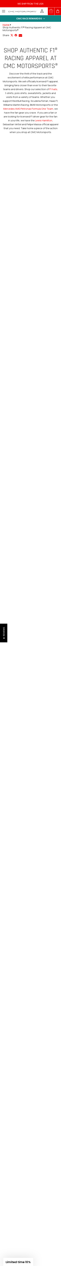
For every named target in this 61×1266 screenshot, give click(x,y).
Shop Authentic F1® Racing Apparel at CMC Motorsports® (27, 29)
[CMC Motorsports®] (22, 11)
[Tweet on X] (12, 35)
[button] (30, 18)
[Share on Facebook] (16, 35)
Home (6, 24)
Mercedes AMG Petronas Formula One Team (28, 108)
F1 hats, (53, 89)
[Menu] (3, 11)
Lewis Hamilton (43, 120)
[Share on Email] (20, 35)
